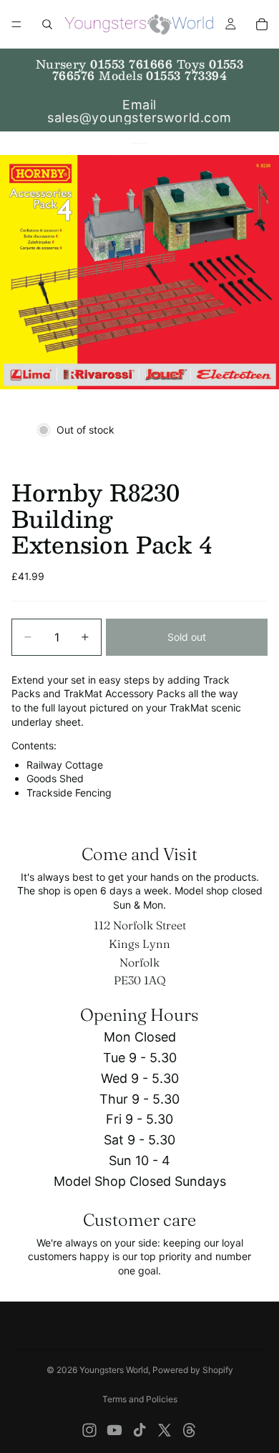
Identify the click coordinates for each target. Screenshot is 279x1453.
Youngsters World (113, 1369)
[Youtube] (114, 1430)
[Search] (47, 24)
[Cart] (262, 24)
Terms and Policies (139, 1399)
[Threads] (189, 1430)
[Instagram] (89, 1430)
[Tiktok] (139, 1430)
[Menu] (16, 24)
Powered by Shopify (192, 1369)
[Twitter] (164, 1430)
